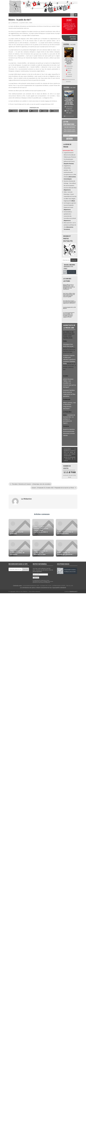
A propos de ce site (45, 582)
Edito (30, 22)
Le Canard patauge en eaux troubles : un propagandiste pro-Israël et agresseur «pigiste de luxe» (68, 312)
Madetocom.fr (73, 588)
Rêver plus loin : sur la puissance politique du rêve (70, 222)
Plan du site (69, 582)
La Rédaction (14, 22)
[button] (62, 76)
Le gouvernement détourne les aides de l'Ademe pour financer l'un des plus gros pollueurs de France (70, 154)
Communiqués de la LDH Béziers (69, 305)
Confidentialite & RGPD (58, 582)
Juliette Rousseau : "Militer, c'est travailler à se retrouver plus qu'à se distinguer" (69, 380)
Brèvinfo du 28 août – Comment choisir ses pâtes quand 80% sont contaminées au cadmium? (69, 26)
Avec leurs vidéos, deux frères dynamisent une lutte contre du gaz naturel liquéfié (69, 292)
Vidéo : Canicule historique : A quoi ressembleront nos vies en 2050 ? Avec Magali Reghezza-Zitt (70, 193)
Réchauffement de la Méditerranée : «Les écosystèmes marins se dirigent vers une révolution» (69, 284)
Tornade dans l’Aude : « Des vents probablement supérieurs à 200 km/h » (69, 299)
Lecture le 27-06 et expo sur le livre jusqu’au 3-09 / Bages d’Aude (68, 58)
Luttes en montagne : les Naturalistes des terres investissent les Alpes (69, 98)
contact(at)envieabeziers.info (31, 582)
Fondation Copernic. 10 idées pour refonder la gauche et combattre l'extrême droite (69, 356)
